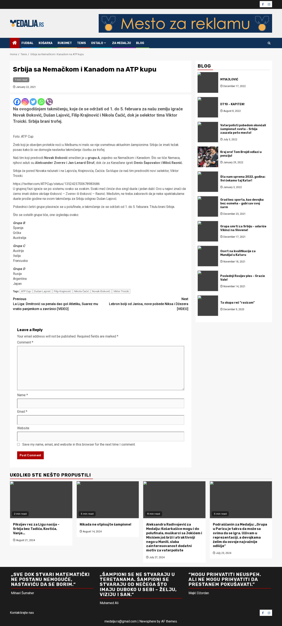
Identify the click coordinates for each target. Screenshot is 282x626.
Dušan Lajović (42, 291)
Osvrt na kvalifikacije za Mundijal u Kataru (238, 252)
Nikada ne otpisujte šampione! (105, 524)
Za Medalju (121, 43)
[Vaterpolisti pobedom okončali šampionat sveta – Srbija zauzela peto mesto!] (208, 132)
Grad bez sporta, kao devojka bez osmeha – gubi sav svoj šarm (242, 203)
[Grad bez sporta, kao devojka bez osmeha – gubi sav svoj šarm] (208, 206)
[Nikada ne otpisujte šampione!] (108, 499)
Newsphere (147, 621)
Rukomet (65, 43)
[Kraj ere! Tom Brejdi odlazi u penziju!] (208, 157)
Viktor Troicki (121, 291)
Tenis (81, 43)
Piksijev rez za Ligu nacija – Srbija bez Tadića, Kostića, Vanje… (36, 528)
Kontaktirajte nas (22, 613)
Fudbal (27, 43)
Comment (25, 342)
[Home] (14, 43)
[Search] (269, 43)
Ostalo (97, 43)
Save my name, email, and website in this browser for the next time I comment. (78, 444)
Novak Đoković (101, 291)
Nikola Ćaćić (81, 291)
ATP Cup (26, 291)
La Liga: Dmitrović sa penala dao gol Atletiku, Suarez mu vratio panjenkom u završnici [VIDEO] (55, 304)
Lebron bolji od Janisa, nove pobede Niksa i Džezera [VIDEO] (148, 304)
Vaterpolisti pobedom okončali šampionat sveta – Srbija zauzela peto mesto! (243, 128)
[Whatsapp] (41, 101)
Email (22, 412)
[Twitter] (33, 101)
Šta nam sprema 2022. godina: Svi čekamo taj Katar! (242, 178)
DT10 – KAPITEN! (232, 104)
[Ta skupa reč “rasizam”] (208, 305)
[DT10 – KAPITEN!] (208, 107)
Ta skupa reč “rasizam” (237, 302)
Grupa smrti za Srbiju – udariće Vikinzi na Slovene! (243, 228)
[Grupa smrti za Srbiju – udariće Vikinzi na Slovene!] (208, 231)
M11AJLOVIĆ (229, 79)
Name (22, 395)
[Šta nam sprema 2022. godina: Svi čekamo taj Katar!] (208, 181)
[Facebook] (17, 101)
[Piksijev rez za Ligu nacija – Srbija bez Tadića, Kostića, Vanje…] (41, 499)
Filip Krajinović (62, 291)
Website (23, 428)
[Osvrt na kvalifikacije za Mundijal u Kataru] (208, 256)
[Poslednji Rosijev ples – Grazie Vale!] (208, 281)
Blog (140, 43)
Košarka (45, 43)
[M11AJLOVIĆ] (208, 82)
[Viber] (49, 101)
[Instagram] (25, 101)
